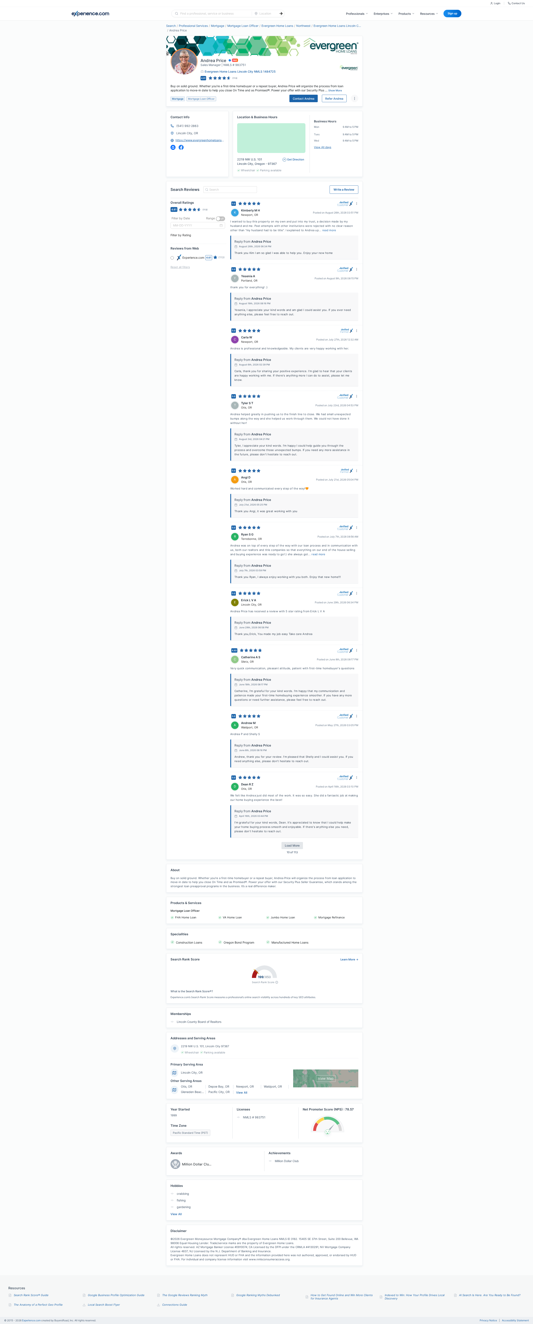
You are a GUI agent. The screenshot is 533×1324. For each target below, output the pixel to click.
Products (405, 13)
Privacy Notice (488, 1320)
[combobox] (214, 13)
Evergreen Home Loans (277, 25)
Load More (292, 845)
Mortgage (217, 25)
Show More (335, 90)
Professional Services (193, 25)
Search (171, 25)
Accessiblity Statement (515, 1320)
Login (497, 3)
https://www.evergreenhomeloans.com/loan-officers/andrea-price (200, 140)
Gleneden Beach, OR (195, 1092)
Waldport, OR (273, 1086)
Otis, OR (186, 1086)
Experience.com (31, 1320)
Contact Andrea (303, 98)
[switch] (220, 218)
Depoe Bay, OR (218, 1086)
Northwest (303, 25)
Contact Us (518, 3)
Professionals (355, 13)
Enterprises (381, 13)
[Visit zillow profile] (173, 147)
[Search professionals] (281, 13)
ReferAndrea (334, 98)
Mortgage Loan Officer (242, 25)
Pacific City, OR (219, 1092)
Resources (427, 13)
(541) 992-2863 (187, 126)
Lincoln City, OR (187, 133)
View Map (326, 1078)
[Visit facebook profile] (181, 147)
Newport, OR (245, 1086)
